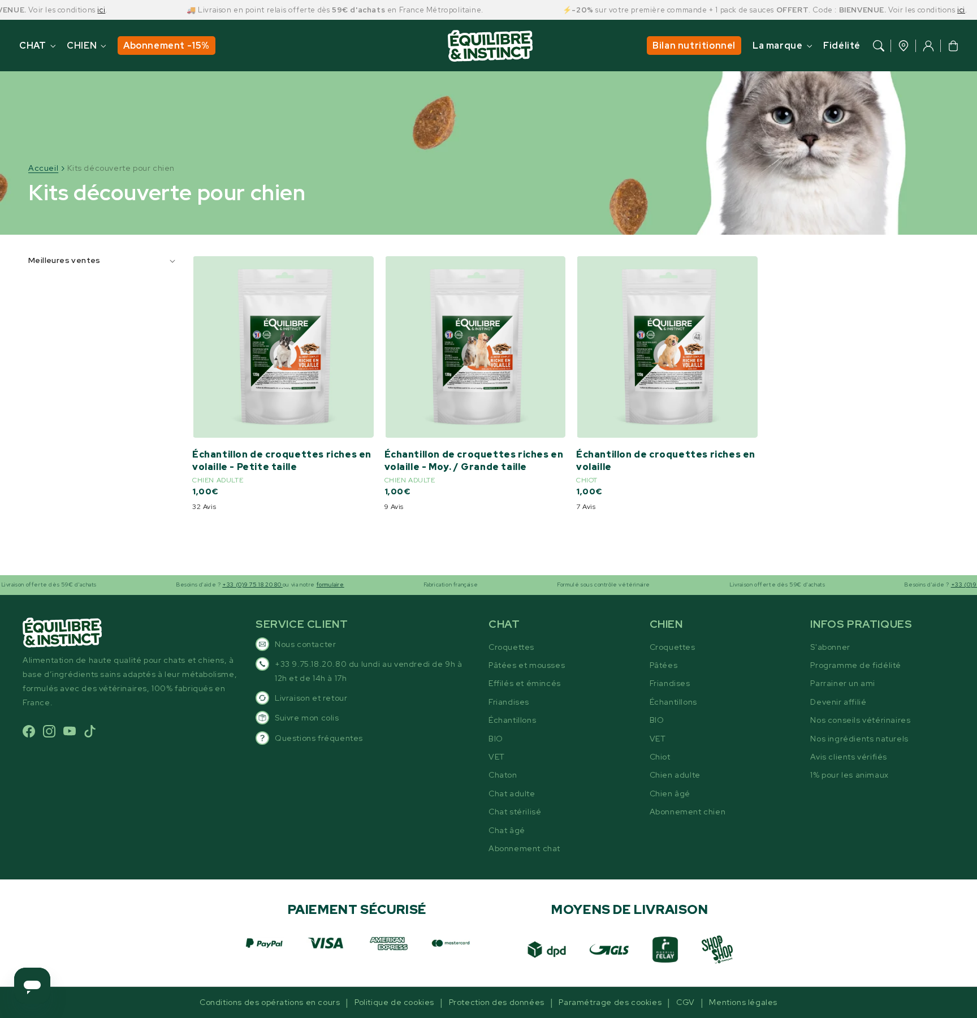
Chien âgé (670, 793)
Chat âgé (506, 830)
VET (496, 757)
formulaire (309, 584)
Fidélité (842, 45)
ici (80, 10)
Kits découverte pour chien (121, 168)
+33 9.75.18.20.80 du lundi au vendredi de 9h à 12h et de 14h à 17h (368, 671)
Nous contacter (305, 644)
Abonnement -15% (166, 45)
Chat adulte (511, 793)
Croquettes (511, 647)
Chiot (660, 757)
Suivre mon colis (307, 718)
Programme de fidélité (855, 665)
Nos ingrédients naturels (859, 739)
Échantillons (512, 720)
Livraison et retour (311, 698)
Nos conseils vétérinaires (860, 720)
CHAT (32, 45)
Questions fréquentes (319, 738)
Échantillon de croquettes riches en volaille (665, 460)
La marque (777, 45)
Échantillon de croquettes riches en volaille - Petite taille (281, 460)
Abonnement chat (524, 848)
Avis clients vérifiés (848, 757)
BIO (495, 739)
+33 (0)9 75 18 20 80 (231, 584)
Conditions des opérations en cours (270, 1002)
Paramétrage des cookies (610, 1002)
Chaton (502, 775)
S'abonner (830, 647)
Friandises (508, 702)
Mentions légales (743, 1002)
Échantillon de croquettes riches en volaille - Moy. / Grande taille (474, 460)
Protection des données (496, 1002)
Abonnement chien (688, 811)
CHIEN (82, 45)
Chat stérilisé (514, 811)
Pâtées (664, 665)
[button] (878, 45)
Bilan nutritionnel (694, 45)
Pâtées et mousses (526, 665)
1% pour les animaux (849, 775)
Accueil (43, 168)
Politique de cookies (394, 1002)
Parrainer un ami (842, 683)
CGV (685, 1002)
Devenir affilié (838, 702)
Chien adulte (675, 775)
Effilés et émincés (524, 683)
